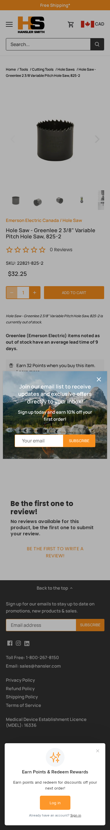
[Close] (98, 379)
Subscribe (79, 440)
